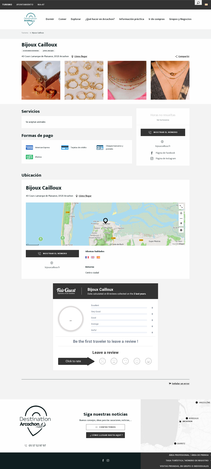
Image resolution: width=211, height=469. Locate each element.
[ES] (206, 4)
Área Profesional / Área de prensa (189, 455)
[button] (198, 2)
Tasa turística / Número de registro (187, 461)
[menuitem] (30, 19)
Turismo (7, 5)
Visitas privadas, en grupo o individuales (184, 466)
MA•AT (41, 5)
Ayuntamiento (24, 5)
